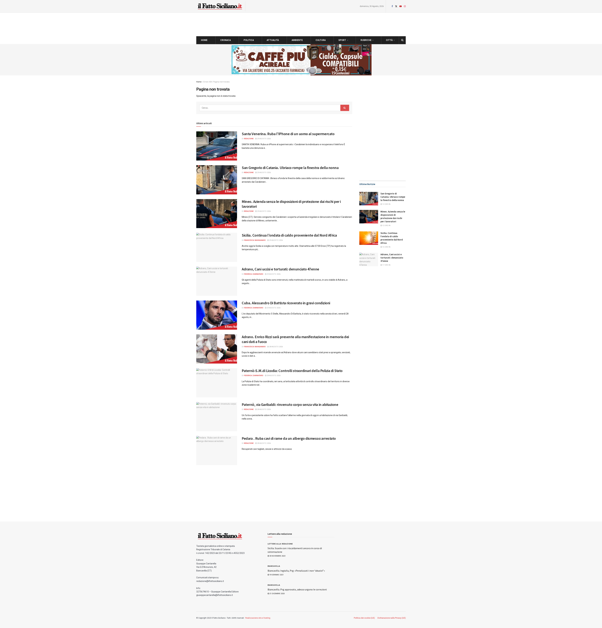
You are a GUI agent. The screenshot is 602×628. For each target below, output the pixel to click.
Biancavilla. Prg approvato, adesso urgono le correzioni (297, 589)
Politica (249, 40)
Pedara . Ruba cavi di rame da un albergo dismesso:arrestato (289, 438)
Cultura (321, 40)
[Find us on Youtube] (400, 6)
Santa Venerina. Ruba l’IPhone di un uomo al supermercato (288, 133)
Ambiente (297, 40)
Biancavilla (274, 566)
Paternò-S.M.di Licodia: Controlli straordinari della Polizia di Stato (292, 370)
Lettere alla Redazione (280, 544)
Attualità (273, 40)
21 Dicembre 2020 (277, 594)
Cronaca (225, 40)
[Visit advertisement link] (301, 59)
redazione (248, 139)
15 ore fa (386, 247)
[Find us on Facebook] (392, 6)
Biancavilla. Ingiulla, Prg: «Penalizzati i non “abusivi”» (296, 570)
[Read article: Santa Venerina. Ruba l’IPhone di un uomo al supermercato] (216, 146)
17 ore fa (386, 265)
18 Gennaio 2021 (276, 575)
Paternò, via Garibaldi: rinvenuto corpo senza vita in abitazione (290, 404)
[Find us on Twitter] (396, 6)
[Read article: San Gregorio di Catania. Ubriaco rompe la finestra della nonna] (216, 179)
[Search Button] (402, 40)
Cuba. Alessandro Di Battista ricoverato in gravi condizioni (286, 303)
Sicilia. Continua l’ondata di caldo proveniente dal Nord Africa (289, 235)
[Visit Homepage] (219, 6)
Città (389, 40)
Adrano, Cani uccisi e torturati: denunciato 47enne (280, 269)
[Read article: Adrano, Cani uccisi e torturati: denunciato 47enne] (216, 281)
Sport (342, 40)
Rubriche (366, 40)
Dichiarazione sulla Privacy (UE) (392, 618)
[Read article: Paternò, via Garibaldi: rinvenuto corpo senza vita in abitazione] (216, 416)
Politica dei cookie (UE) (364, 618)
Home (204, 40)
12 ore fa (386, 204)
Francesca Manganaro (255, 240)
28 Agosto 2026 (276, 347)
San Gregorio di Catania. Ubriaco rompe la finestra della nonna (290, 167)
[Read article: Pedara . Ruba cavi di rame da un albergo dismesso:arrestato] (216, 450)
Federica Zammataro (253, 274)
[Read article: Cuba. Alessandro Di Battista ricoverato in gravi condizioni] (216, 315)
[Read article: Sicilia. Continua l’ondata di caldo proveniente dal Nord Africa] (216, 247)
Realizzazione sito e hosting (257, 618)
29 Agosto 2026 (264, 139)
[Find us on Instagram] (405, 6)
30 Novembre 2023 (277, 556)
